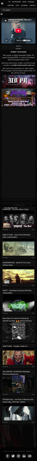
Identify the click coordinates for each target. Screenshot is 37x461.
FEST (17, 5)
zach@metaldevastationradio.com (23, 65)
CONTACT (32, 5)
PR (9, 2)
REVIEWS (24, 5)
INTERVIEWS (16, 2)
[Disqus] (18, 130)
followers (6, 10)
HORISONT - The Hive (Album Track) (15, 209)
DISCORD (11, 5)
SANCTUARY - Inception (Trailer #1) (15, 346)
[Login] (33, 2)
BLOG (24, 2)
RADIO (30, 2)
